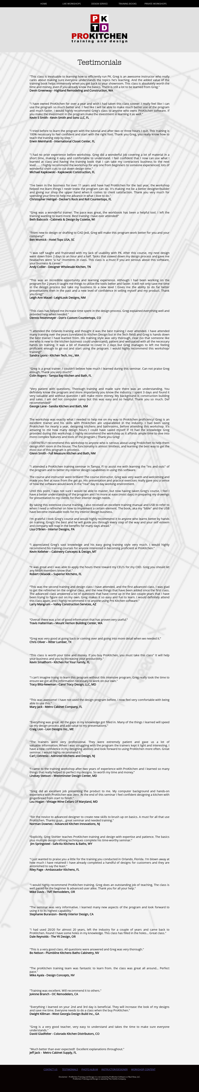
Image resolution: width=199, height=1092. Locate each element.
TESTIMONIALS (70, 1069)
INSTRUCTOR (108, 1069)
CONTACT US (50, 1069)
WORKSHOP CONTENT (143, 1069)
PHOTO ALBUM (89, 1069)
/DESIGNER (122, 1069)
